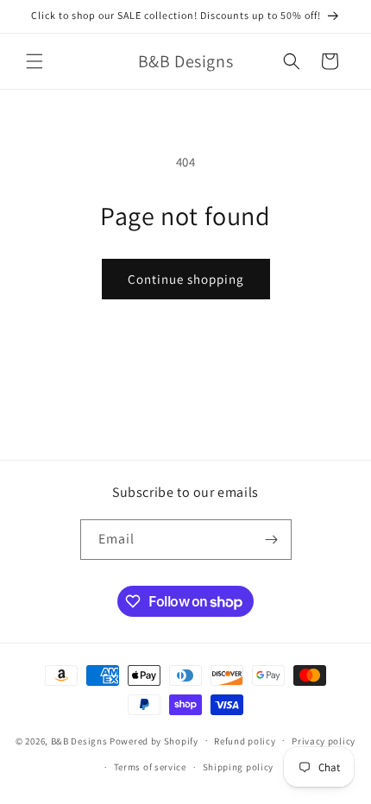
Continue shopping (186, 279)
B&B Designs (79, 740)
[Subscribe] (272, 539)
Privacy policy (323, 741)
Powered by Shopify (154, 740)
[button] (34, 61)
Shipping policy (238, 767)
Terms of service (150, 767)
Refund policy (244, 741)
